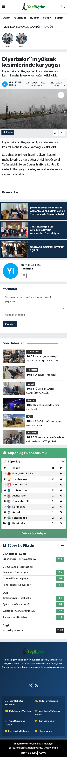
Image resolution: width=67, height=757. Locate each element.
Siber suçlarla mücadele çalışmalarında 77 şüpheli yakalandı (45, 440)
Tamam (42, 753)
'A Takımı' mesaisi (41, 374)
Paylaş (9, 132)
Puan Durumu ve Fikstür (15, 723)
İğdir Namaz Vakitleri (20, 711)
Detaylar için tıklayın (33, 533)
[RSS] (36, 685)
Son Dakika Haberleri (19, 731)
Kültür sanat (33, 352)
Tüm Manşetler (47, 721)
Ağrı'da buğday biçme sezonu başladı (44, 423)
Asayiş (30, 400)
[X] (30, 685)
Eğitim (59, 17)
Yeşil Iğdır (27, 268)
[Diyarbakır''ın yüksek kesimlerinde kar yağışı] (33, 108)
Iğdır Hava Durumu (49, 701)
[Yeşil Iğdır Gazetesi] (33, 6)
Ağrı (29, 416)
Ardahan (32, 433)
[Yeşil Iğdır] (10, 270)
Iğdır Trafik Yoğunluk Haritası (47, 713)
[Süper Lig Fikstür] (62, 545)
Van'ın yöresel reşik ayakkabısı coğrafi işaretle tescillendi (42, 359)
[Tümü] (62, 343)
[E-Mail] (24, 275)
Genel (6, 17)
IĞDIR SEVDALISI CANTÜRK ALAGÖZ (27, 26)
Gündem (20, 17)
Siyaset (34, 17)
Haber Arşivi (45, 731)
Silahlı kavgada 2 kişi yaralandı (42, 407)
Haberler (32, 370)
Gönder (10, 324)
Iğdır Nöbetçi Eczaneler (14, 703)
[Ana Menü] (3, 6)
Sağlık (47, 17)
